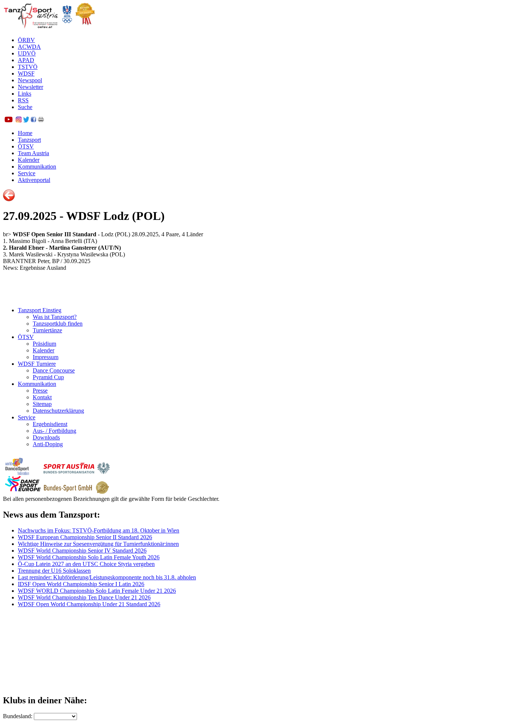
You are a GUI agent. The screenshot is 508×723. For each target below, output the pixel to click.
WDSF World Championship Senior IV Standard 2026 (82, 550)
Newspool (30, 80)
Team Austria (33, 153)
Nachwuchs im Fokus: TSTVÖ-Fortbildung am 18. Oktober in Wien (98, 530)
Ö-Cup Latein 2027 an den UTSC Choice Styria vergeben (86, 564)
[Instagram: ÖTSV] (19, 120)
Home (25, 133)
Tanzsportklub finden (58, 323)
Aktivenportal (34, 180)
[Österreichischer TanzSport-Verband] (31, 27)
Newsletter (30, 87)
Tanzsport (29, 140)
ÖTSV (26, 146)
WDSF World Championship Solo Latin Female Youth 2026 (89, 557)
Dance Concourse (54, 370)
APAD (26, 60)
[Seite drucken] (41, 120)
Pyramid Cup (48, 377)
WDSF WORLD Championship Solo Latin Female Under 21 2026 (97, 591)
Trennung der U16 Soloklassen (54, 570)
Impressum (45, 357)
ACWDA (29, 47)
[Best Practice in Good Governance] (85, 27)
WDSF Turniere (37, 364)
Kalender (28, 160)
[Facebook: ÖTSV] (33, 120)
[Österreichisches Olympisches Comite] (67, 27)
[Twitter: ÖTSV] (26, 120)
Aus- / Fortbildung (54, 431)
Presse (40, 390)
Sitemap (42, 404)
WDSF (26, 73)
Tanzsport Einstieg (39, 310)
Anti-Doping (48, 444)
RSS (23, 100)
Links (24, 93)
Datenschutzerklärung (58, 410)
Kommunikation (37, 166)
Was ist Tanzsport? (55, 317)
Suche (25, 107)
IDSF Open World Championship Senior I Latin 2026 (81, 584)
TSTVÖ (28, 67)
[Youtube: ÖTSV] (8, 120)
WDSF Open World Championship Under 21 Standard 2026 (89, 604)
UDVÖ (27, 53)
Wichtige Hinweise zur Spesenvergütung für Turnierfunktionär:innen (98, 544)
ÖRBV (26, 40)
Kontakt (42, 397)
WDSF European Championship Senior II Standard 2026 (85, 537)
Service (26, 173)
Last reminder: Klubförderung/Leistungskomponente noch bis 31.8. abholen (107, 577)
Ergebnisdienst (50, 424)
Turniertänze (47, 330)
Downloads (46, 437)
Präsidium (44, 343)
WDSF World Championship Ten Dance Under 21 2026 (84, 597)
